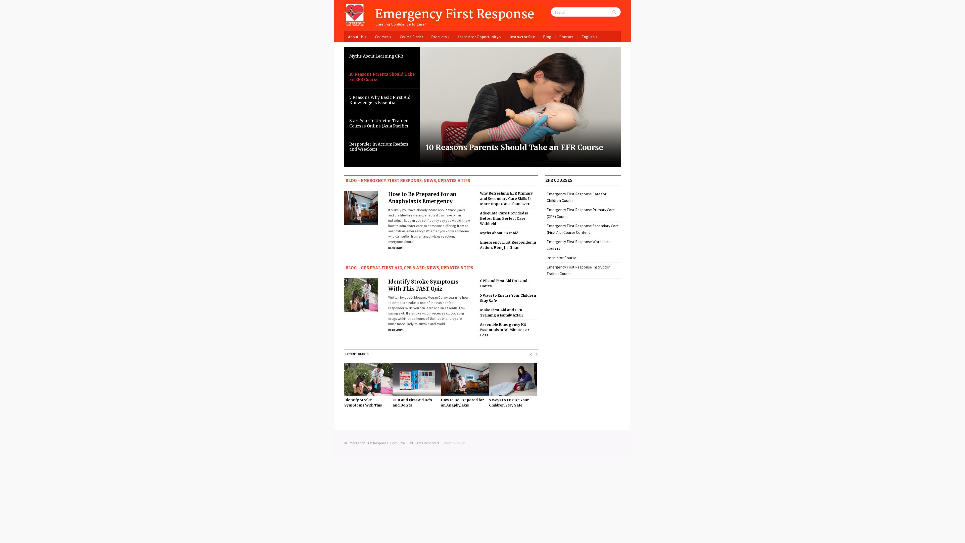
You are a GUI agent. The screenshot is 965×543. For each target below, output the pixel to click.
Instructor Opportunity (479, 36)
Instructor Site (522, 36)
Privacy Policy (454, 443)
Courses (383, 36)
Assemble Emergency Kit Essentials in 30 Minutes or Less (504, 329)
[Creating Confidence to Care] (445, 13)
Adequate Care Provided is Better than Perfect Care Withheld (504, 218)
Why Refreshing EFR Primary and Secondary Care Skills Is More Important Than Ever (506, 198)
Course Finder (411, 36)
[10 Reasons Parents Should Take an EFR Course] (520, 106)
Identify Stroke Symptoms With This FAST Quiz (423, 285)
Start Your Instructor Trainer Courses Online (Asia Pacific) (378, 123)
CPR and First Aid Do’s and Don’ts (503, 283)
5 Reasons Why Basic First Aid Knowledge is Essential (379, 100)
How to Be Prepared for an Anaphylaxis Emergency (422, 197)
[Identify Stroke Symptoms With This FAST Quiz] (366, 379)
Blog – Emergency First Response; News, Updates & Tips (408, 180)
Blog (547, 36)
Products (440, 36)
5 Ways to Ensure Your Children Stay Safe (508, 298)
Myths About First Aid (499, 233)
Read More (395, 248)
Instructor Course (561, 257)
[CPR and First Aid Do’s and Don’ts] (414, 379)
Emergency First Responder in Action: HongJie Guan (508, 245)
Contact (566, 36)
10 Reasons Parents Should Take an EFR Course (514, 147)
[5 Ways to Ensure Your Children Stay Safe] (510, 379)
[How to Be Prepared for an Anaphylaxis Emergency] (462, 379)
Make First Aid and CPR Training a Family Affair (501, 313)
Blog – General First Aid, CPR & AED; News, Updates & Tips (409, 267)
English (589, 36)
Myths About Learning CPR (376, 56)
